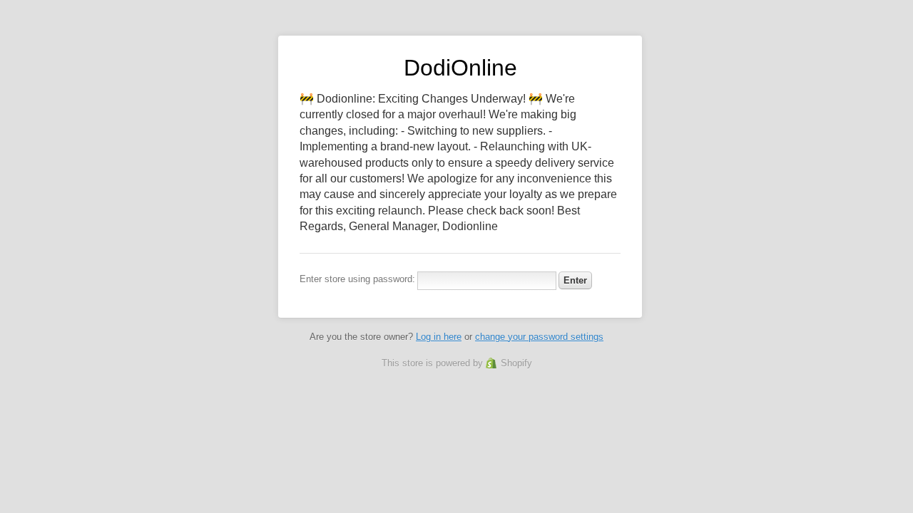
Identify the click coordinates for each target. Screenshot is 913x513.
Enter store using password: (357, 279)
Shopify (516, 363)
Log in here (438, 336)
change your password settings (539, 336)
